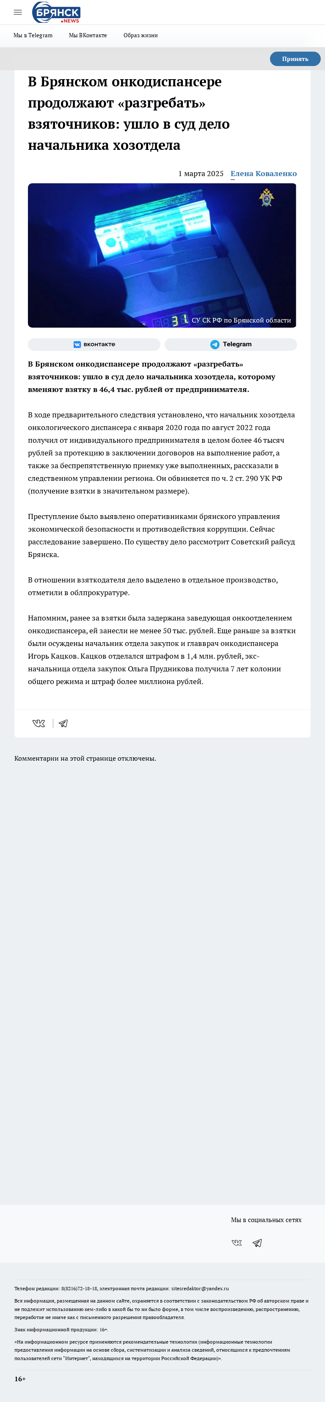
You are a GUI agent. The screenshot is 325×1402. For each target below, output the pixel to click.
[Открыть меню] (18, 12)
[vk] (39, 723)
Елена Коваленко (264, 173)
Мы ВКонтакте (88, 35)
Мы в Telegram (33, 35)
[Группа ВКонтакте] (94, 344)
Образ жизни (141, 35)
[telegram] (66, 723)
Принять (295, 59)
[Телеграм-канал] (231, 344)
